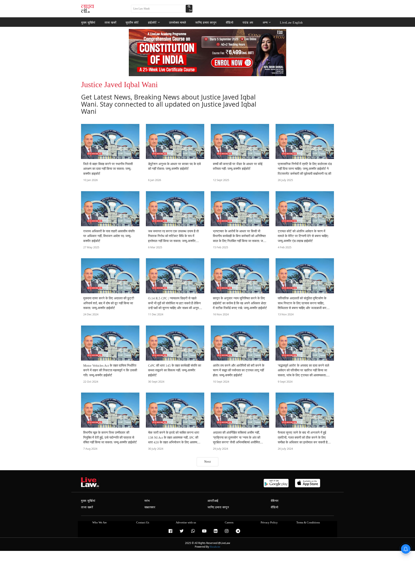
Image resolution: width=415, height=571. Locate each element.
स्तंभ (147, 500)
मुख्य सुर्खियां (88, 22)
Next (207, 461)
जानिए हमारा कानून (206, 22)
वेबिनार (275, 500)
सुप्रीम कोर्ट (132, 22)
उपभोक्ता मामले (177, 22)
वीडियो (229, 22)
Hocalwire (215, 546)
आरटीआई (213, 500)
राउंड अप (248, 22)
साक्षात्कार (149, 507)
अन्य (265, 22)
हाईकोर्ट (152, 22)
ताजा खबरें (111, 22)
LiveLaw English (291, 22)
